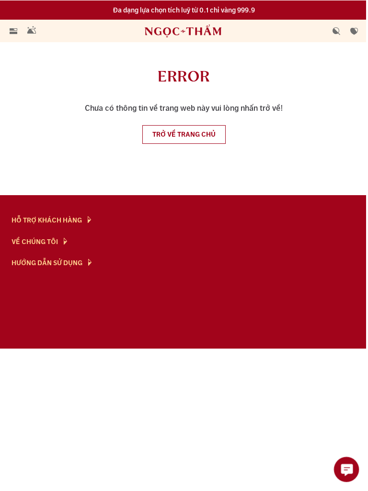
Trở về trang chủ (184, 134)
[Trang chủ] (185, 30)
